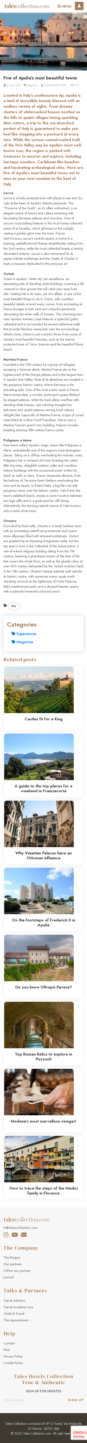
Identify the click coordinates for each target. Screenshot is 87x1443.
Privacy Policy (13, 1356)
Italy (13, 606)
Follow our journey (16, 1270)
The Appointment (16, 1320)
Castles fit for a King (44, 719)
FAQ (6, 1349)
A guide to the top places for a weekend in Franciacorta (43, 788)
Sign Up (76, 1400)
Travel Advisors (14, 1300)
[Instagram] (5, 1235)
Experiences (25, 633)
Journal (8, 1277)
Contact (9, 1343)
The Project (11, 1257)
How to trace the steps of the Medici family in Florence (44, 1190)
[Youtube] (15, 1235)
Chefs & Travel (13, 1313)
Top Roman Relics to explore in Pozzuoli (43, 1056)
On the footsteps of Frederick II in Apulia (43, 922)
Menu (66, 6)
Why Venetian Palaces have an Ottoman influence (43, 855)
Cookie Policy (13, 1363)
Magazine (24, 642)
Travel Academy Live (18, 1307)
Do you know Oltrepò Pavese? (43, 987)
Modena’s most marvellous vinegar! (43, 1121)
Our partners (12, 1264)
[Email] (24, 1235)
